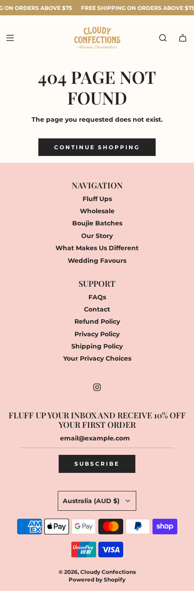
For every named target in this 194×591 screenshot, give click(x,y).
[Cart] (183, 38)
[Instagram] (97, 387)
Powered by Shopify (97, 579)
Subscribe (97, 463)
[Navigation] (10, 38)
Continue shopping (97, 147)
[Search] (163, 38)
